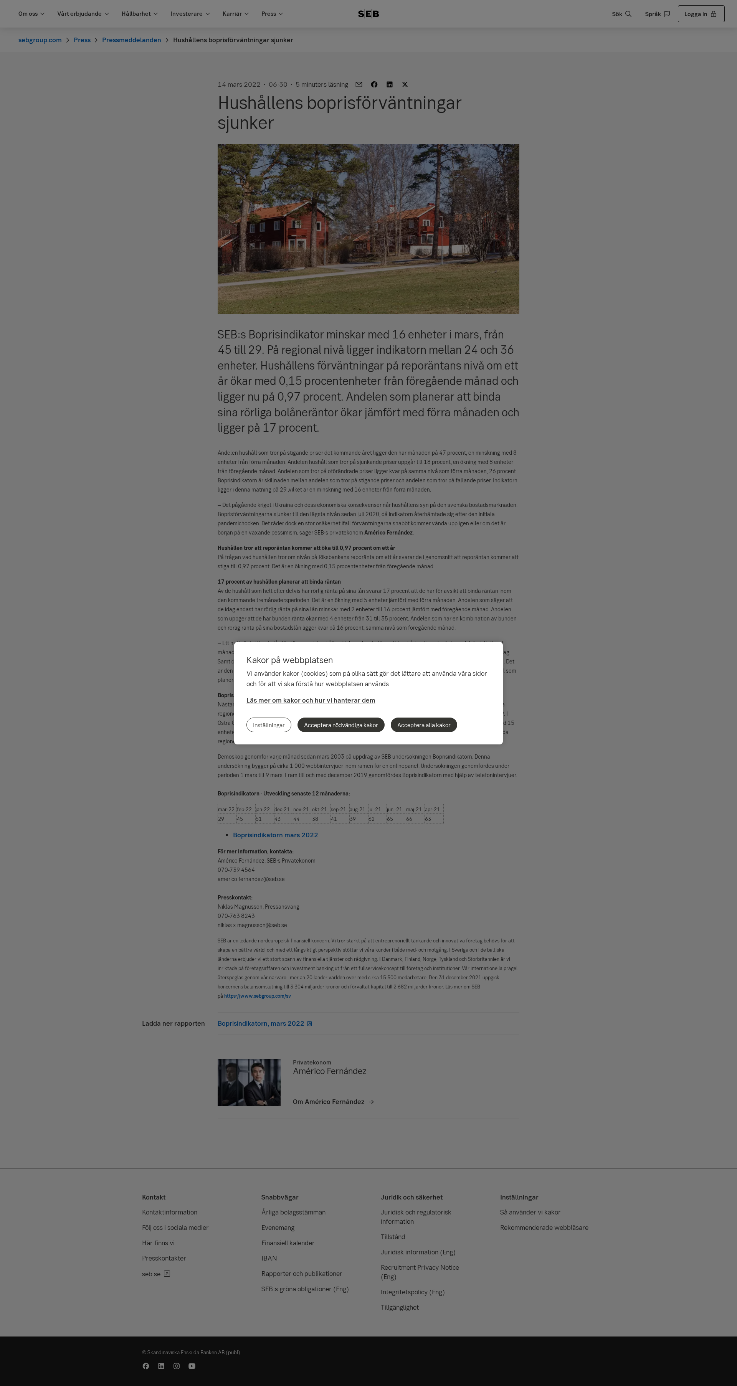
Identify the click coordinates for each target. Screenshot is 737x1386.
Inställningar (269, 725)
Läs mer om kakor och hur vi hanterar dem (310, 700)
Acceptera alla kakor (424, 725)
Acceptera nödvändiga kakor (341, 725)
